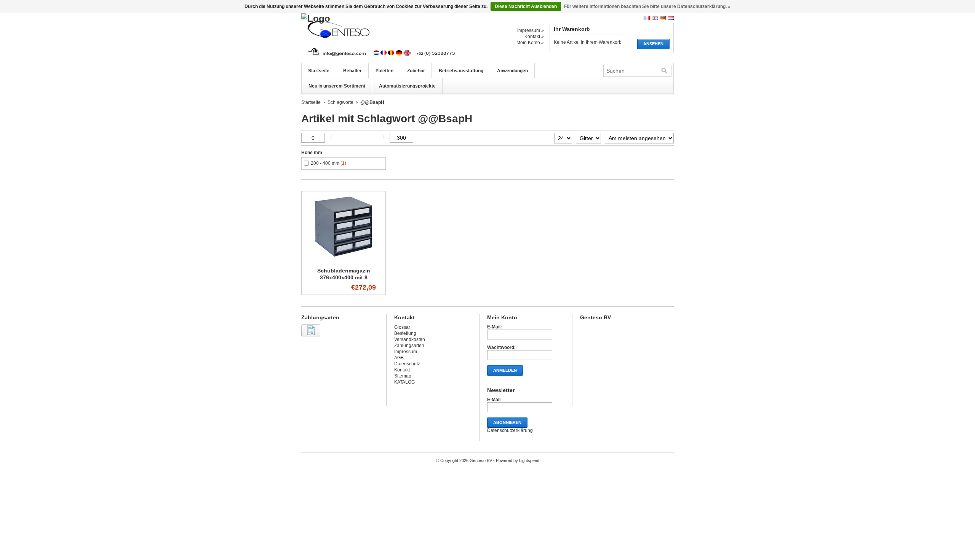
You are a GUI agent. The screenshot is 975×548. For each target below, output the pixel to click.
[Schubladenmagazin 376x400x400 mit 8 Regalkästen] (343, 260)
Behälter (352, 70)
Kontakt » (534, 36)
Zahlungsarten (409, 345)
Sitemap (402, 376)
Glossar (402, 327)
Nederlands (671, 18)
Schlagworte (340, 102)
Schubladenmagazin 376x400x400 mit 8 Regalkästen (343, 277)
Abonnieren (507, 422)
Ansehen (653, 43)
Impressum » (530, 30)
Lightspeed (529, 460)
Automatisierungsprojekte (407, 86)
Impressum (405, 351)
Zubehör (416, 70)
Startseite (318, 70)
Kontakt (402, 370)
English (655, 18)
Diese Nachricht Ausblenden (526, 6)
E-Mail (493, 399)
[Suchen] (664, 71)
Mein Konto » (530, 42)
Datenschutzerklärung (510, 430)
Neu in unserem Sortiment (336, 86)
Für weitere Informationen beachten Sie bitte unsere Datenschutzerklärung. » (647, 6)
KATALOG (404, 382)
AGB (399, 357)
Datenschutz (407, 363)
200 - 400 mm (328, 163)
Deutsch (663, 18)
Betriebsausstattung (461, 70)
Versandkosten (409, 339)
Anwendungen (512, 70)
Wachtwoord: (501, 347)
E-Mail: (494, 327)
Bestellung (405, 333)
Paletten (384, 70)
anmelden (505, 370)
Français (647, 18)
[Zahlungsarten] (311, 336)
